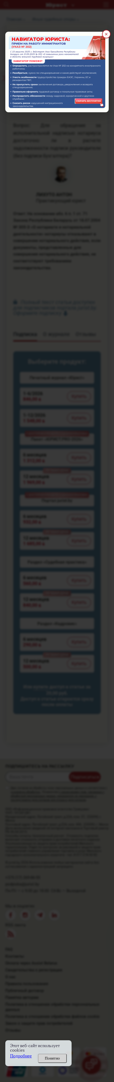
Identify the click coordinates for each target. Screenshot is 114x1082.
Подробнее (21, 1055)
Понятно (52, 1058)
